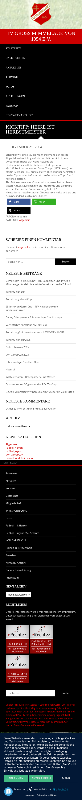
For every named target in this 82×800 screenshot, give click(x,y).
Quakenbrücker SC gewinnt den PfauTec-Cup (31, 384)
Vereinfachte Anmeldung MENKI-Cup (26, 325)
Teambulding (58, 721)
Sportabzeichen (14, 711)
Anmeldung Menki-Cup (19, 299)
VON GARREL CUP (16, 540)
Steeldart (11, 555)
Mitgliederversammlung (43, 708)
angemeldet (25, 247)
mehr (66, 778)
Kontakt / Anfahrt (16, 562)
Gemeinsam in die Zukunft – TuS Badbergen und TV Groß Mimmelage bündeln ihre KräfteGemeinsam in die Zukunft (38, 282)
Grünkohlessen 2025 (17, 347)
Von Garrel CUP (14, 454)
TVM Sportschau (29, 718)
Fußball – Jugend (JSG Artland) (22, 533)
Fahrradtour (63, 708)
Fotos (9, 518)
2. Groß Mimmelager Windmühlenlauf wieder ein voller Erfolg (40, 392)
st (19, 718)
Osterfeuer (29, 711)
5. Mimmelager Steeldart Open (23, 362)
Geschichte (12, 495)
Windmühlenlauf (15, 291)
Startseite (11, 473)
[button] (19, 202)
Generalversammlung (43, 714)
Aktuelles (11, 481)
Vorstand (11, 488)
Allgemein (24, 220)
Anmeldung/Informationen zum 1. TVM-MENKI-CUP (35, 332)
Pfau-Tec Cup (24, 714)
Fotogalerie (12, 718)
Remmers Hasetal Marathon (35, 721)
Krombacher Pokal (64, 718)
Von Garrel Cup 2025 (17, 354)
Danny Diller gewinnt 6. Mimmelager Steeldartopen (34, 317)
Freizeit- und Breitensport (20, 458)
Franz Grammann (23, 725)
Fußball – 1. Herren (16, 525)
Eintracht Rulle (46, 718)
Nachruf (10, 369)
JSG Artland (69, 711)
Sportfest (25, 708)
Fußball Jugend (14, 451)
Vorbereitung (13, 721)
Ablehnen (15, 778)
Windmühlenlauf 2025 (18, 339)
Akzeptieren (41, 778)
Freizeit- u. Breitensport (19, 548)
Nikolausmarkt (54, 711)
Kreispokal (11, 714)
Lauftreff (44, 704)
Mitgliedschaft (14, 503)
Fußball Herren (14, 447)
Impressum (12, 577)
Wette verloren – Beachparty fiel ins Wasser (30, 377)
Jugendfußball (63, 714)
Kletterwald (39, 725)
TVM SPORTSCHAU (16, 510)
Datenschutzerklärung (18, 570)
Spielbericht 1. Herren (17, 704)
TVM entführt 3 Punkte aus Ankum (36, 408)
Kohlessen (40, 711)
